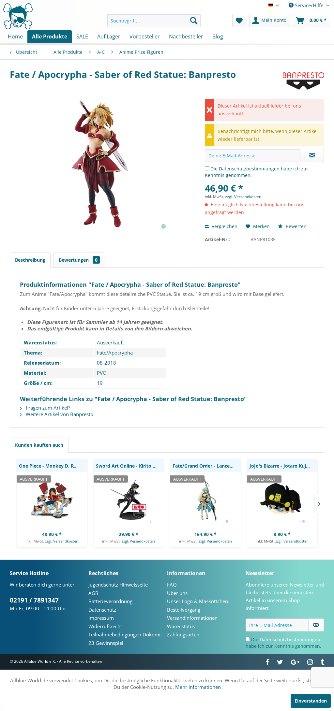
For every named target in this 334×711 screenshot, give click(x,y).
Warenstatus (181, 626)
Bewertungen (78, 260)
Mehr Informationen (198, 687)
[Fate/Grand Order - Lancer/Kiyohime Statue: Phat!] (205, 500)
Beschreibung (30, 260)
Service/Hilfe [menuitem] (309, 5)
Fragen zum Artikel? (47, 407)
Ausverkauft (110, 342)
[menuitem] (154, 20)
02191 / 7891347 (34, 600)
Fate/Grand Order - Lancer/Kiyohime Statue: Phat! (207, 466)
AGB (93, 593)
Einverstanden (311, 701)
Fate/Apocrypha (115, 352)
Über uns (177, 593)
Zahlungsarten (183, 634)
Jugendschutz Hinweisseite (118, 584)
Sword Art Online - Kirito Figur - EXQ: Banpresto (130, 466)
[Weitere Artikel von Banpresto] (303, 80)
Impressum (101, 618)
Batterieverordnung (110, 601)
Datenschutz (102, 609)
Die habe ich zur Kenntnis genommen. (283, 642)
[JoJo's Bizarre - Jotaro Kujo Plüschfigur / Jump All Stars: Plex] (282, 500)
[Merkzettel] (239, 20)
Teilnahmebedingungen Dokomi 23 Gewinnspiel (124, 638)
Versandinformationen (192, 618)
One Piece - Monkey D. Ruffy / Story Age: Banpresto (53, 466)
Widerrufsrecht (105, 626)
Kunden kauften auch (39, 445)
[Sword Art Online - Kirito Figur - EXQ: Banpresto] (129, 500)
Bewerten (295, 226)
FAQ (172, 584)
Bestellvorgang (183, 609)
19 (100, 383)
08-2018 (106, 362)
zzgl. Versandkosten (243, 196)
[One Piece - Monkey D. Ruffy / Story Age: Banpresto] (52, 500)
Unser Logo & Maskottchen (197, 601)
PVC (101, 373)
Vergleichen (223, 226)
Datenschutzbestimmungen (249, 169)
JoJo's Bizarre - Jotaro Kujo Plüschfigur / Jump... (284, 466)
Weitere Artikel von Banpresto (58, 414)
